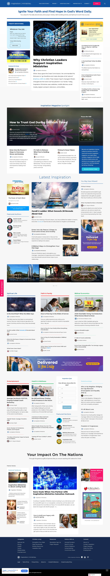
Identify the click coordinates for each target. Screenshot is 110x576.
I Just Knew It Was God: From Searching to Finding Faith (40, 417)
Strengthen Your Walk (13, 200)
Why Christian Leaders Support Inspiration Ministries (50, 63)
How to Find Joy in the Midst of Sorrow (55, 314)
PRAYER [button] (54, 3)
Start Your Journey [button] (91, 39)
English (92, 574)
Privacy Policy (35, 562)
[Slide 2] (55, 285)
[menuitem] (44, 3)
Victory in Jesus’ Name (66, 150)
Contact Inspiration (88, 544)
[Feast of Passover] (95, 32)
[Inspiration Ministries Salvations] (17, 54)
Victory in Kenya (85, 186)
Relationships (86, 381)
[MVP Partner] (55, 487)
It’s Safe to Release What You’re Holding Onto (41, 152)
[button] (96, 3)
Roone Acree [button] (17, 226)
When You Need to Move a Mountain (91, 202)
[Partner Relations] (85, 475)
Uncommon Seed (70, 550)
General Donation (70, 542)
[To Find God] (17, 61)
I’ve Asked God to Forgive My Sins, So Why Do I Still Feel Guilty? (90, 47)
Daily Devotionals (37, 544)
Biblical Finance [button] (67, 425)
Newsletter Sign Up (55, 542)
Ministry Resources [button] (68, 432)
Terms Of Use (26, 562)
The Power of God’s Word (16, 198)
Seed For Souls (69, 544)
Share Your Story (12, 81)
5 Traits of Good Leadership (83, 338)
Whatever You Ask (17, 29)
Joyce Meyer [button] (17, 240)
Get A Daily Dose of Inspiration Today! (16, 75)
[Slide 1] (53, 285)
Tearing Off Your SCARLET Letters (41, 436)
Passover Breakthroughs (82, 330)
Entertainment (13, 381)
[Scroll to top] (107, 570)
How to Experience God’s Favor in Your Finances (91, 75)
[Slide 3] (56, 285)
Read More (15, 45)
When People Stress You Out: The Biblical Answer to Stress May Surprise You (43, 427)
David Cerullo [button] (17, 219)
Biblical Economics (82, 293)
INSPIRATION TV (77, 3)
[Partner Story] (11, 505)
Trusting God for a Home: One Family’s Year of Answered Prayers (91, 90)
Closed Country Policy (66, 562)
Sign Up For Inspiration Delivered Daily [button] (18, 208)
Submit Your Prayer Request (14, 79)
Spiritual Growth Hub (13, 77)
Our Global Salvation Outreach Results (17, 83)
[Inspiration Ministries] (19, 3)
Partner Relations (70, 546)
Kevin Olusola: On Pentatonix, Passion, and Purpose (15, 428)
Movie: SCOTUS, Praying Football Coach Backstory (17, 400)
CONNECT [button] (86, 3)
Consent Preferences (53, 562)
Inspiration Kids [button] (67, 439)
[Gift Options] (44, 523)
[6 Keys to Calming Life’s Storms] (53, 127)
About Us (86, 542)
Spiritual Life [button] (66, 418)
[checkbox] (67, 393)
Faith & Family (46, 293)
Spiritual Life (12, 293)
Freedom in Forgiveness (89, 426)
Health (19, 546)
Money (19, 544)
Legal (18, 562)
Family (19, 548)
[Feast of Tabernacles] (84, 32)
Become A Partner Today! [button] (90, 169)
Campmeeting (69, 548)
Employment (87, 550)
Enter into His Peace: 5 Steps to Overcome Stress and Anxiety (18, 152)
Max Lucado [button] (17, 233)
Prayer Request (54, 544)
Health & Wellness (39, 381)
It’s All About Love (87, 409)
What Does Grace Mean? (14, 348)
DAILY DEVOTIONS (44, 3)
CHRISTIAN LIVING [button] (65, 3)
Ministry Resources (37, 546)
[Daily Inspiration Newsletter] (92, 235)
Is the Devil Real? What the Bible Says (20, 314)
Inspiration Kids (36, 548)
